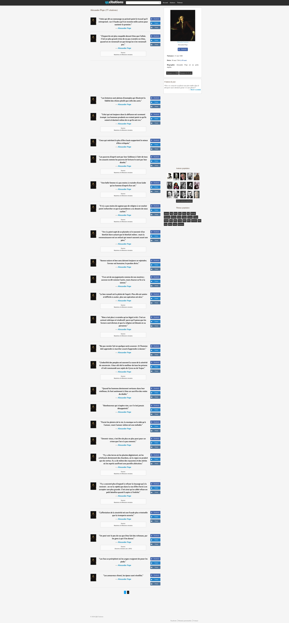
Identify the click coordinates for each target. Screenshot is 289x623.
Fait (171, 213)
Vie (188, 213)
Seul (171, 220)
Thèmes (180, 2)
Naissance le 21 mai (186, 73)
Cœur (179, 220)
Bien (175, 213)
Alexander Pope (124, 28)
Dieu (184, 220)
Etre (180, 213)
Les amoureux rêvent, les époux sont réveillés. (123, 575)
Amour (166, 213)
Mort (170, 224)
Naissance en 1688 (172, 73)
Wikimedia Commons (182, 42)
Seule (175, 224)
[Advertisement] (126, 78)
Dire (175, 220)
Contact (195, 621)
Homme (173, 217)
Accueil (165, 2)
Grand (166, 220)
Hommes (167, 217)
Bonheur (180, 224)
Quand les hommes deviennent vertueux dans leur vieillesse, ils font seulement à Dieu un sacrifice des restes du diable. (123, 391)
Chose (196, 217)
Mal (199, 220)
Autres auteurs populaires (184, 201)
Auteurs (172, 2)
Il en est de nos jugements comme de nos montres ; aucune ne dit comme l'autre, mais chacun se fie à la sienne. (123, 280)
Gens (179, 217)
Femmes (194, 220)
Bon (189, 220)
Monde (193, 213)
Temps (184, 217)
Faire (184, 213)
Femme (190, 217)
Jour (165, 224)
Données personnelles (185, 621)
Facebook (174, 621)
